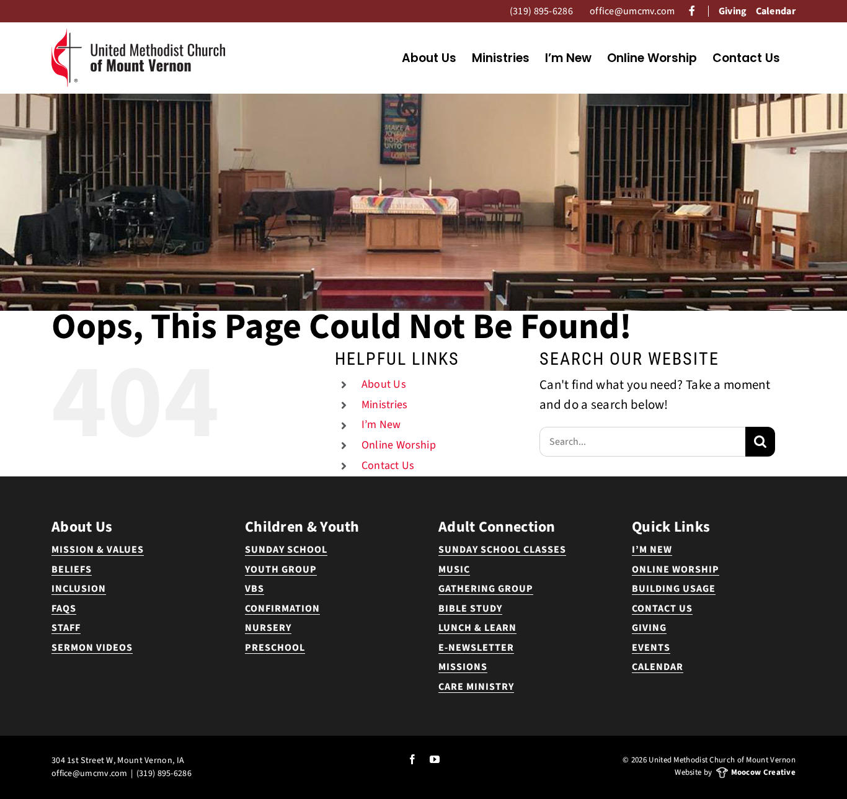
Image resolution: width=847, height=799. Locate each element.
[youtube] (435, 759)
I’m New (381, 424)
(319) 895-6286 (164, 773)
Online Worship (398, 445)
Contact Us (388, 465)
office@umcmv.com (89, 773)
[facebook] (412, 759)
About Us (383, 384)
